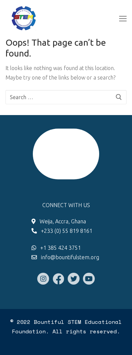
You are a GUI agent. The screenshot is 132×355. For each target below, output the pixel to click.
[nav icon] (123, 19)
